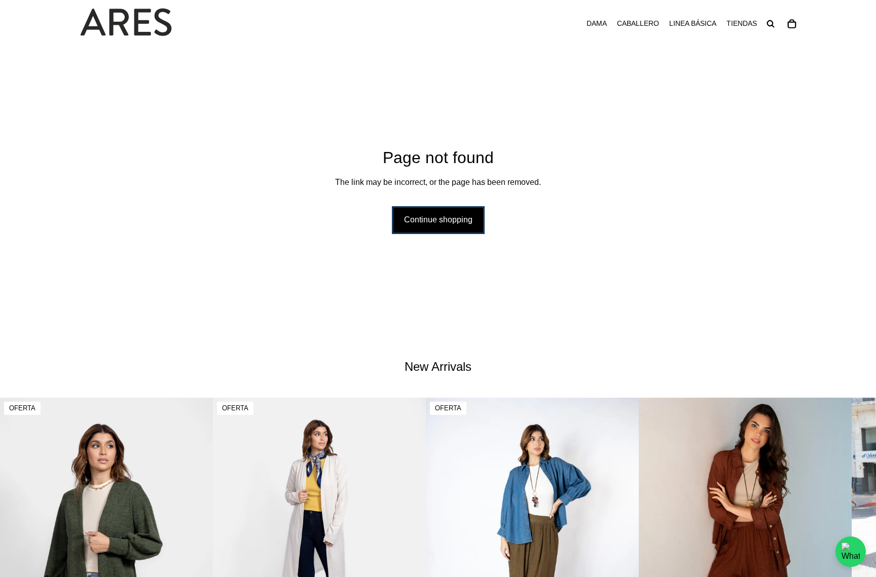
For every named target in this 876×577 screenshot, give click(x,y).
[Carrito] (792, 24)
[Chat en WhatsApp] (850, 551)
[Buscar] (770, 24)
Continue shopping (438, 219)
